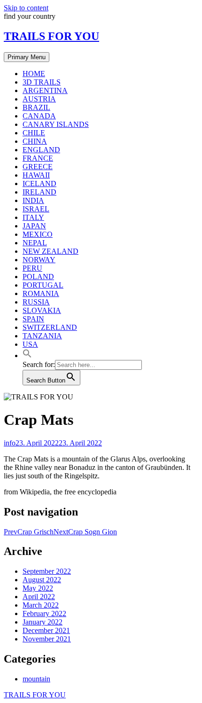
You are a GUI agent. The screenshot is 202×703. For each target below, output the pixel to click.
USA (30, 344)
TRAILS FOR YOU (51, 36)
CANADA (39, 116)
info (10, 443)
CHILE (34, 133)
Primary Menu (27, 57)
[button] (27, 355)
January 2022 (42, 622)
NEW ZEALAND (50, 251)
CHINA (35, 141)
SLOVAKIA (42, 310)
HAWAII (36, 175)
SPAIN (33, 319)
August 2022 (42, 580)
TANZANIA (42, 336)
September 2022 (47, 571)
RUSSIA (36, 302)
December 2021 (46, 630)
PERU (32, 268)
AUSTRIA (39, 99)
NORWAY (39, 260)
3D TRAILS (42, 82)
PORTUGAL (43, 285)
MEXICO (38, 234)
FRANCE (38, 158)
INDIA (33, 200)
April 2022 (39, 597)
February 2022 (44, 613)
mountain (36, 679)
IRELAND (39, 192)
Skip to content (26, 8)
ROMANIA (41, 293)
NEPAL (35, 243)
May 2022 (38, 588)
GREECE (38, 167)
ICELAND (39, 183)
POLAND (38, 277)
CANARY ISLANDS (56, 124)
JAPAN (34, 226)
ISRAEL (36, 209)
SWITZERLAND (50, 327)
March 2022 (41, 605)
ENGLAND (41, 150)
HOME (34, 74)
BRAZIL (36, 107)
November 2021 (47, 639)
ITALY (33, 217)
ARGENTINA (45, 90)
